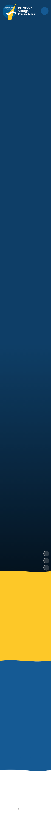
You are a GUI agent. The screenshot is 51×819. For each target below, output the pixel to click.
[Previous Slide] (21, 798)
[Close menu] (45, 11)
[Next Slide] (29, 798)
